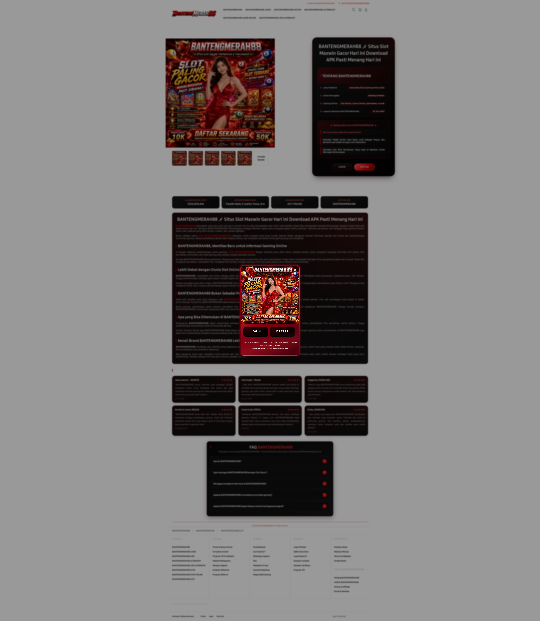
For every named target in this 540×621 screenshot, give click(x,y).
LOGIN (256, 331)
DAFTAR (282, 331)
